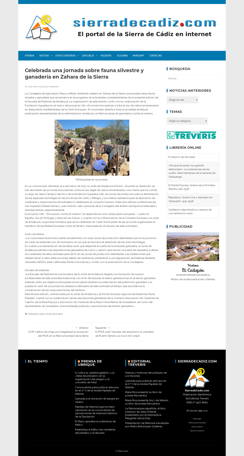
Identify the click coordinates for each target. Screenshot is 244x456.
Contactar (155, 55)
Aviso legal (197, 419)
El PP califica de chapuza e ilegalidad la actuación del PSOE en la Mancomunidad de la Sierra (58, 331)
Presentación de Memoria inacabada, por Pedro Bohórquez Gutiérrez (147, 425)
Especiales (88, 55)
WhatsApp (138, 55)
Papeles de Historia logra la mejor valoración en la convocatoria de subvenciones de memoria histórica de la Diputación (96, 411)
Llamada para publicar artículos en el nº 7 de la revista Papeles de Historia (145, 384)
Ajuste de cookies (197, 431)
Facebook (106, 55)
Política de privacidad (197, 423)
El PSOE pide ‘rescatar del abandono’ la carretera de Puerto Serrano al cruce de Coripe (124, 331)
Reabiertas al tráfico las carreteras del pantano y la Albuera (95, 431)
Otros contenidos (65, 55)
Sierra (42, 314)
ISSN (189, 402)
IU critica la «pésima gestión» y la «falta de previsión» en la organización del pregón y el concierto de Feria (94, 377)
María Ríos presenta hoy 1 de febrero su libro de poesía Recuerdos (146, 402)
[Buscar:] (193, 78)
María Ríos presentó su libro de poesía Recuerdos (143, 394)
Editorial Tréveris (139, 363)
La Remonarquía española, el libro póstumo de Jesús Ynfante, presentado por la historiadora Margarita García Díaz (145, 413)
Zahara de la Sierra (54, 314)
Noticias (44, 55)
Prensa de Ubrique (90, 363)
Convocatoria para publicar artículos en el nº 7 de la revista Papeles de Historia (97, 390)
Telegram (122, 55)
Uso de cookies (197, 427)
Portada (29, 55)
